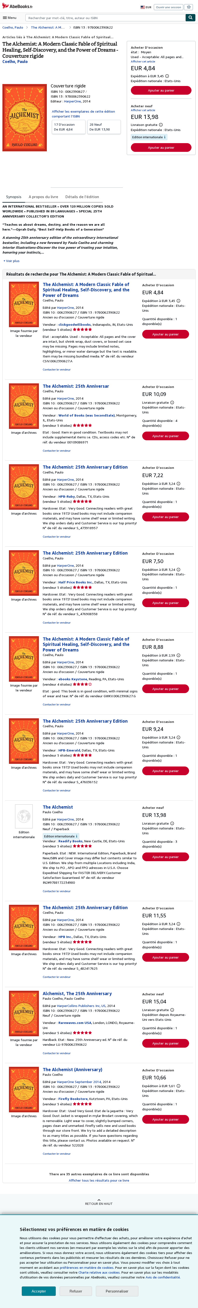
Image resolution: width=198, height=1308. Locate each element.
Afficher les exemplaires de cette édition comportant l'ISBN (83, 113)
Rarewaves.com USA (74, 1023)
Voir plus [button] (13, 261)
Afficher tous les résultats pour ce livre (99, 1180)
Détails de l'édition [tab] (82, 196)
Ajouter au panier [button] (161, 90)
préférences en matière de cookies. (87, 1267)
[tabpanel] (62, 233)
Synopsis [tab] (13, 196)
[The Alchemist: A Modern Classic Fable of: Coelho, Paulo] (24, 326)
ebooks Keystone (72, 679)
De (64, 126)
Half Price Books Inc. (75, 582)
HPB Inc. (65, 937)
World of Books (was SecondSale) (86, 415)
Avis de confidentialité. (163, 1277)
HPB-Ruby (66, 496)
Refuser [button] (76, 1291)
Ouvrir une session (168, 7)
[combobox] (105, 17)
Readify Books (70, 841)
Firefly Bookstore (73, 1099)
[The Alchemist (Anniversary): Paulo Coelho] (24, 1111)
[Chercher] (190, 17)
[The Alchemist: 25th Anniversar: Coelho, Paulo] (24, 428)
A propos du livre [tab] (43, 196)
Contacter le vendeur (57, 369)
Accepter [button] (39, 1291)
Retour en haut (99, 1203)
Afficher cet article (143, 61)
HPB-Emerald (69, 750)
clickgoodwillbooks (74, 324)
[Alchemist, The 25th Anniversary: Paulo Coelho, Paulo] (24, 1035)
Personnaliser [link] (117, 1291)
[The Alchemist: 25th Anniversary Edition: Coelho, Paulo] (24, 508)
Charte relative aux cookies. (99, 1272)
